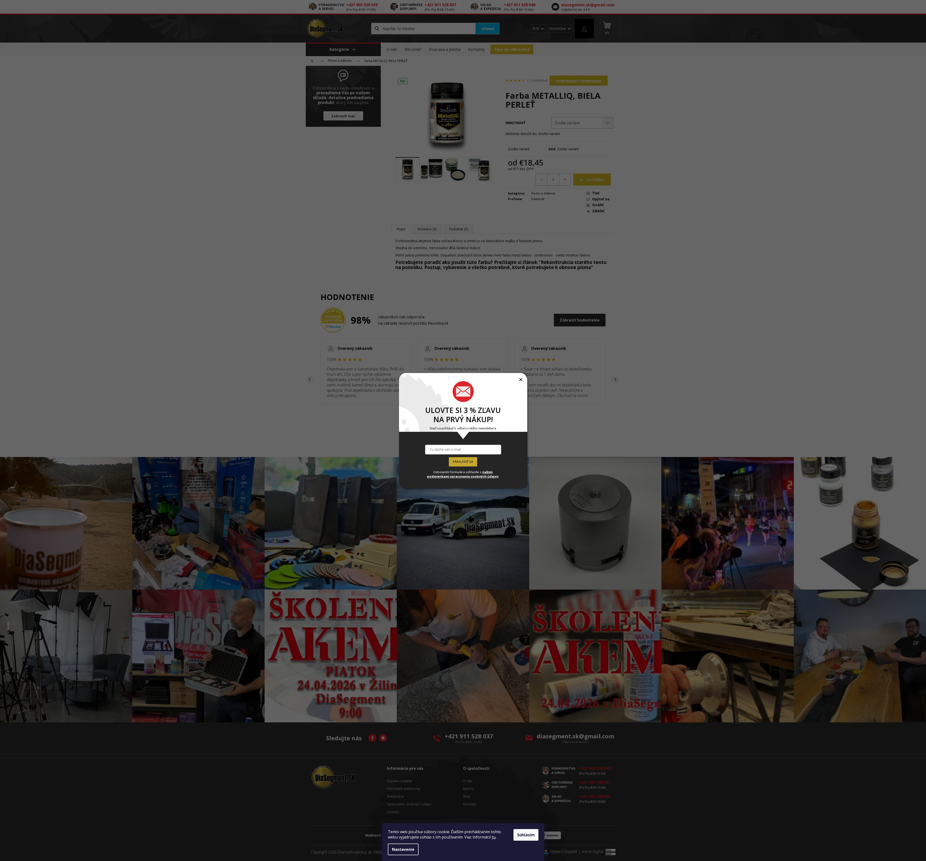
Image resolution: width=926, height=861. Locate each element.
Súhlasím (526, 835)
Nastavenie (403, 849)
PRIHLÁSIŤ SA (463, 461)
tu (494, 837)
